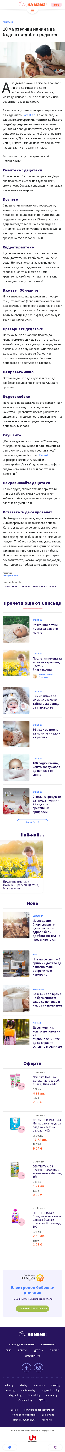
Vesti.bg (55, 1385)
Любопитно (32, 1355)
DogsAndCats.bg (50, 1390)
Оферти (32, 1063)
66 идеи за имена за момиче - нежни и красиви (46, 733)
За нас (14, 1410)
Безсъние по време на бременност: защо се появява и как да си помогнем (47, 1000)
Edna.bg (9, 1385)
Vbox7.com (39, 1385)
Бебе (35, 954)
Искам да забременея (21, 1344)
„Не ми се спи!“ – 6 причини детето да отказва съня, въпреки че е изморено (47, 967)
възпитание (10, 586)
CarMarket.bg (25, 1400)
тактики (25, 586)
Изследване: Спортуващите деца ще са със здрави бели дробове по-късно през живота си (46, 930)
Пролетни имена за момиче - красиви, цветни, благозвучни (21, 885)
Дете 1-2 (22, 1350)
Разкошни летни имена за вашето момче (45, 629)
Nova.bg (10, 1390)
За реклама (48, 1415)
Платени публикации (24, 1420)
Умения (37, 1023)
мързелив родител (44, 586)
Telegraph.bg (14, 1395)
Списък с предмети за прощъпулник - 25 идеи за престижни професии (47, 804)
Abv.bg (23, 1385)
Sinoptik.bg (34, 1395)
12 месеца (38, 916)
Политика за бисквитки (23, 1415)
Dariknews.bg (28, 1390)
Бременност (40, 989)
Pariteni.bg (52, 1395)
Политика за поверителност (39, 1410)
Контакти (47, 1420)
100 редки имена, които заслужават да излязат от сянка (46, 769)
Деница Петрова (10, 575)
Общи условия (47, 1430)
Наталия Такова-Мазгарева (46, 676)
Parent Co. (29, 115)
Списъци (8, 22)
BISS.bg (43, 1400)
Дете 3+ (38, 1350)
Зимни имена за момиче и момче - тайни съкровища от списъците (46, 702)
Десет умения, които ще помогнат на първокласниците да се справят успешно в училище (47, 1037)
